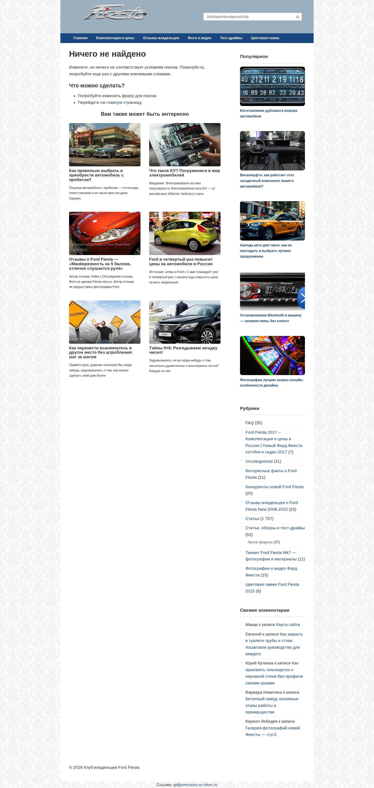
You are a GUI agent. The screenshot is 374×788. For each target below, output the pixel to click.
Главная (80, 38)
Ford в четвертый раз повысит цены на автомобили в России (181, 261)
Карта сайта (288, 624)
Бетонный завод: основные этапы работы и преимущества (271, 705)
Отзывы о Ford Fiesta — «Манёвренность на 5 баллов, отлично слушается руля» (100, 264)
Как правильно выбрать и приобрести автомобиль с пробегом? (96, 175)
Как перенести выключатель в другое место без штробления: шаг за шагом (101, 352)
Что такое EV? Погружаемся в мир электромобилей (184, 172)
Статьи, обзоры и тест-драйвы (275, 528)
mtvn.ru (211, 784)
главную (114, 102)
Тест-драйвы (231, 38)
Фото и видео (199, 38)
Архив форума (260, 542)
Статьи (252, 518)
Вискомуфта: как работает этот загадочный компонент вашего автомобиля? (267, 180)
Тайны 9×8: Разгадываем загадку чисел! (183, 350)
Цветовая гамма (265, 38)
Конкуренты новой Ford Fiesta (274, 487)
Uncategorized (259, 461)
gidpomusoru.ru (188, 784)
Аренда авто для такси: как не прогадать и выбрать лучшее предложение (266, 250)
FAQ (249, 422)
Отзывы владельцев (161, 38)
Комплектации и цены (115, 38)
